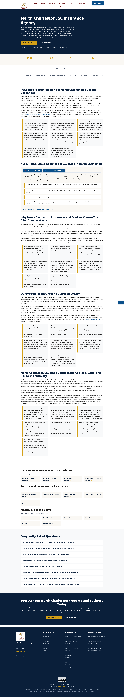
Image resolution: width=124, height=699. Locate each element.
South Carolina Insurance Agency (29, 495)
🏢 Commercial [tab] (58, 170)
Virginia (86, 691)
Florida (53, 689)
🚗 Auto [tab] (27, 170)
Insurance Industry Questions (95, 641)
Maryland (81, 689)
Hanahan (25, 523)
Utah (82, 691)
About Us (45, 648)
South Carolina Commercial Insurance (29, 502)
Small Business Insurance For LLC (96, 646)
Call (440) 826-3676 (45, 43)
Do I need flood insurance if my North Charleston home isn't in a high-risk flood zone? (48, 542)
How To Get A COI (92, 643)
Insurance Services (47, 636)
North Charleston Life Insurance (70, 479)
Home (35, 3)
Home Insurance (47, 641)
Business (52, 3)
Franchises (67, 650)
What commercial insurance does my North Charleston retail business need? (45, 554)
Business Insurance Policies (94, 650)
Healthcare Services (69, 653)
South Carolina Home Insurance (70, 495)
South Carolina (67, 691)
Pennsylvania (59, 691)
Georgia (58, 689)
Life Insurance (46, 643)
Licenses (74, 675)
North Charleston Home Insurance (49, 479)
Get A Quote (62, 3)
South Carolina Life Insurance (93, 495)
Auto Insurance (46, 639)
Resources (81, 3)
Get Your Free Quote (29, 43)
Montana (97, 689)
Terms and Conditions (63, 675)
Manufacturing (68, 655)
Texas (78, 691)
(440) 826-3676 (20, 651)
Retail (66, 662)
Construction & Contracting (71, 641)
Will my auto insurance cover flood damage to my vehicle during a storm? (44, 560)
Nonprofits (67, 657)
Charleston (26, 517)
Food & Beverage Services (71, 648)
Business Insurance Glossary (94, 648)
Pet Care (67, 660)
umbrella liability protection (93, 319)
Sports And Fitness (69, 664)
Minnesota (92, 689)
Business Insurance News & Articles (96, 636)
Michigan (86, 689)
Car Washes (68, 639)
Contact (60, 6)
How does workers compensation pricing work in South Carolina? (42, 566)
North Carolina (49, 691)
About (72, 3)
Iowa (71, 689)
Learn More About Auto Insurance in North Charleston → (38, 209)
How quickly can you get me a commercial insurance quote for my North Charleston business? (51, 584)
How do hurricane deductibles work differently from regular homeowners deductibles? (48, 548)
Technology (68, 667)
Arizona (31, 689)
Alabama (26, 689)
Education (67, 643)
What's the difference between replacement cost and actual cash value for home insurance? (50, 572)
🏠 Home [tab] (37, 170)
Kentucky (75, 689)
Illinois (62, 689)
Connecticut (47, 689)
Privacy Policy (51, 675)
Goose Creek (89, 517)
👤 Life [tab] (47, 170)
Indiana (67, 689)
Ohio (54, 691)
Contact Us (45, 650)
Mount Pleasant (48, 517)
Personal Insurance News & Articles (96, 639)
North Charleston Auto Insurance (28, 479)
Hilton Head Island (49, 523)
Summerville (68, 517)
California (36, 689)
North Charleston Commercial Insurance (93, 479)
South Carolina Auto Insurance (51, 495)
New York (42, 691)
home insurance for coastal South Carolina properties (37, 114)
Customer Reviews (92, 653)
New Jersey (36, 691)
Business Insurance (47, 646)
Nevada (30, 691)
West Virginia (92, 691)
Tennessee (73, 691)
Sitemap (45, 653)
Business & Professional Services (73, 636)
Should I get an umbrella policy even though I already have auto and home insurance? (48, 578)
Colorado (42, 689)
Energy (67, 646)
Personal (42, 3)
